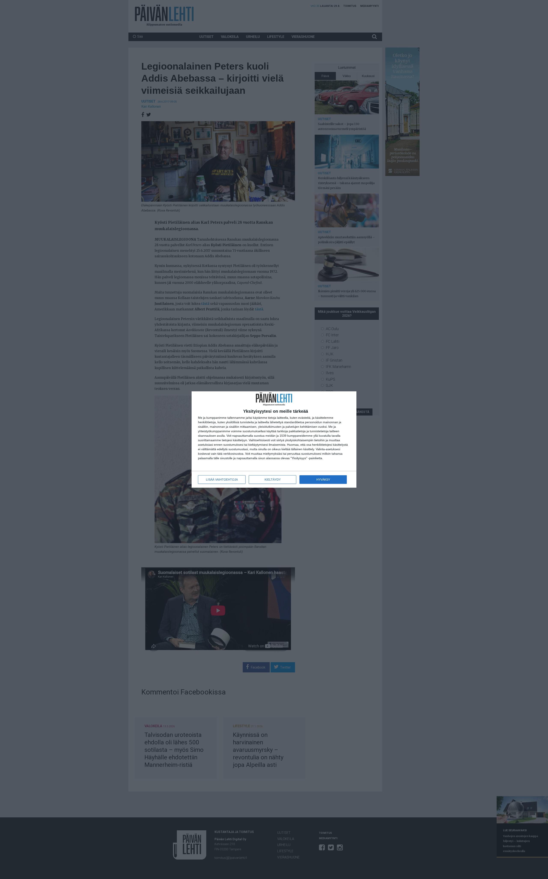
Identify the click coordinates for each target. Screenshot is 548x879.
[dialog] (274, 439)
